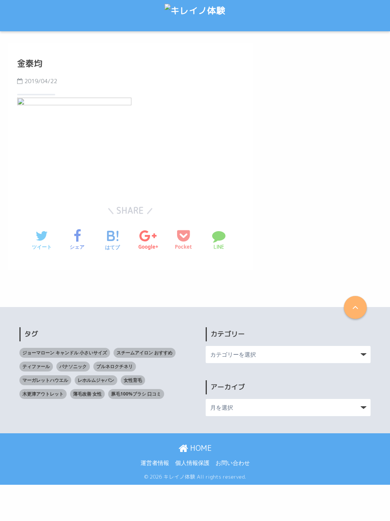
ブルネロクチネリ (114, 366)
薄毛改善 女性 (87, 394)
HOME (200, 447)
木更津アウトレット (43, 394)
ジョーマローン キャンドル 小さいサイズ (64, 352)
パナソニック (73, 366)
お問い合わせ (233, 462)
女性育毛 (133, 380)
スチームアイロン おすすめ (145, 352)
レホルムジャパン (96, 380)
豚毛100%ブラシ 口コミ (136, 394)
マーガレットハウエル (45, 380)
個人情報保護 (192, 462)
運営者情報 (155, 462)
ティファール (36, 366)
